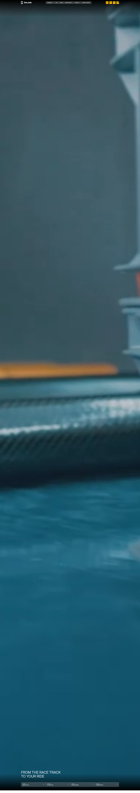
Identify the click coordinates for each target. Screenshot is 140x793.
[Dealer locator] (107, 2)
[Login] (114, 2)
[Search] (110, 2)
